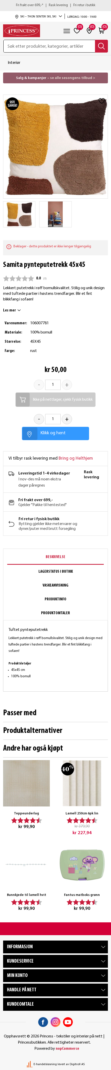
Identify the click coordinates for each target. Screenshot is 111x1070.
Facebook (43, 1022)
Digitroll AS (77, 1064)
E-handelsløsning (45, 1064)
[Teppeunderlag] (26, 783)
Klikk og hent (53, 433)
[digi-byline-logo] (30, 1064)
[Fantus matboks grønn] (82, 865)
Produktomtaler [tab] (55, 613)
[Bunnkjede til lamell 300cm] (26, 865)
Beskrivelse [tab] (55, 557)
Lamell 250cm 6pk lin (82, 813)
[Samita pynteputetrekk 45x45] (19, 214)
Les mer (9, 310)
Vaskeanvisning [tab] (55, 585)
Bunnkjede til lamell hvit (26, 895)
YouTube (68, 1022)
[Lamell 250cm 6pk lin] (82, 783)
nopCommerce (67, 1049)
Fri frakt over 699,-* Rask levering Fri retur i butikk (55, 5)
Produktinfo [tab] (55, 599)
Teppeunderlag (26, 813)
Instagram (55, 1022)
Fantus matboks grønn (82, 895)
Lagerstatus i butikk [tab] (55, 572)
